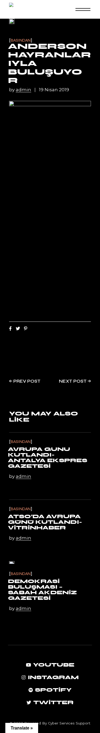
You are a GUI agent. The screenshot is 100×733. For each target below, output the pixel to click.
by (20, 90)
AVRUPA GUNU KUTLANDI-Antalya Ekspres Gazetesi (47, 457)
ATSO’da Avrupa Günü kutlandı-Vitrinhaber (45, 522)
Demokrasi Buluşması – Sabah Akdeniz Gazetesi (42, 589)
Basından (21, 40)
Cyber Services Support (69, 723)
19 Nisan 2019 (54, 90)
